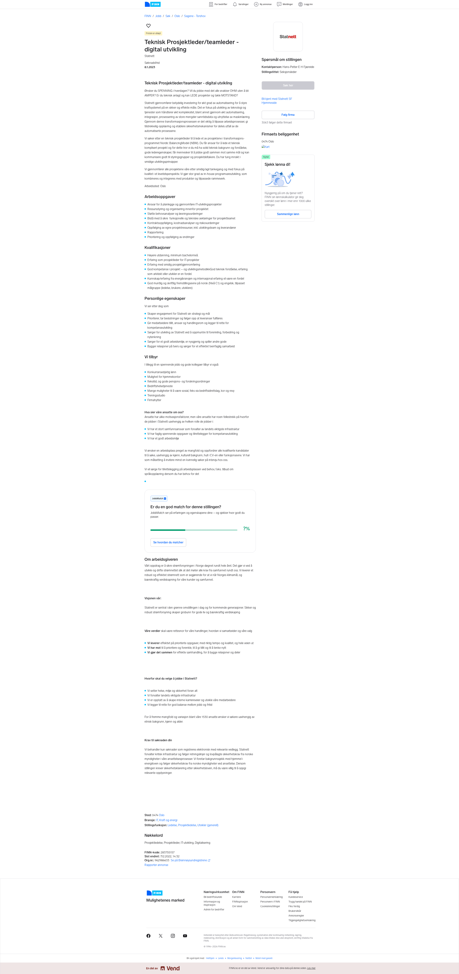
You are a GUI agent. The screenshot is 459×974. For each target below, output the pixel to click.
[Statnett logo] (288, 36)
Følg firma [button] (288, 114)
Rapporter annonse (156, 865)
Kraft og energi (168, 820)
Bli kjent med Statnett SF (277, 99)
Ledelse (172, 825)
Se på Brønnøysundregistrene (189, 860)
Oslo (161, 815)
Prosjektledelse (187, 825)
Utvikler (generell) (207, 825)
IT (157, 820)
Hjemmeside (269, 102)
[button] (148, 26)
